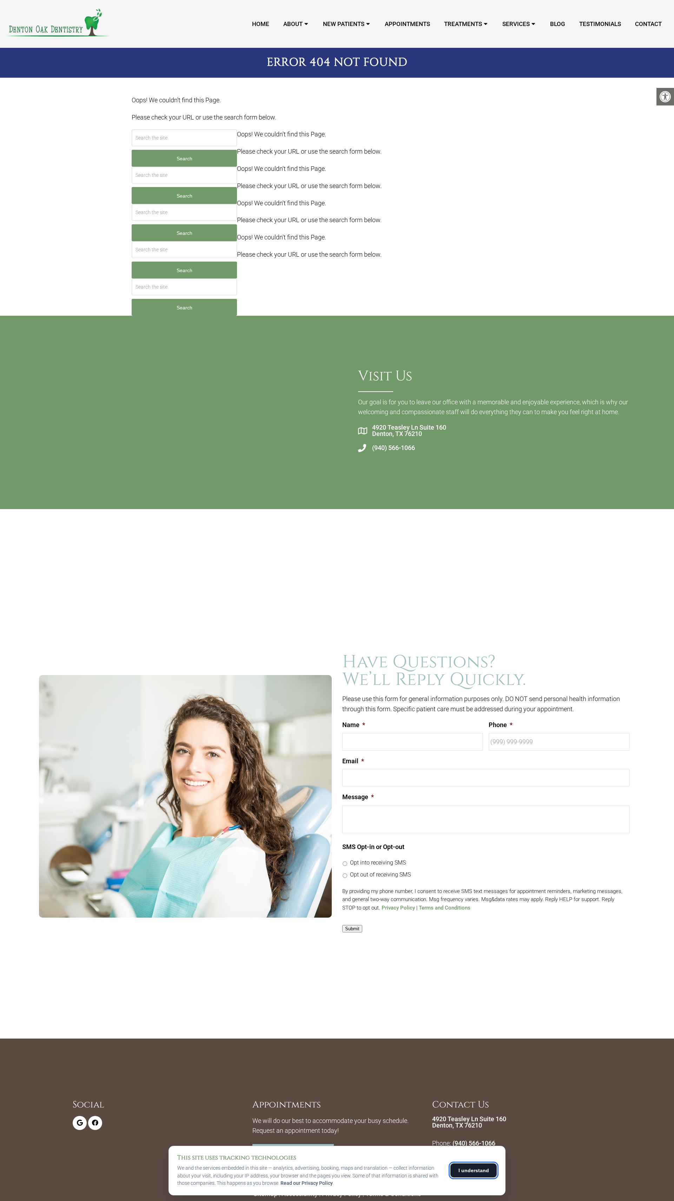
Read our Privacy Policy (306, 1183)
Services (516, 23)
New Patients (343, 23)
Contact (648, 23)
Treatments (463, 23)
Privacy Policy (398, 908)
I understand (473, 1170)
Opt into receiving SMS (378, 862)
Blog (557, 23)
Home (260, 23)
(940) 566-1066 (393, 448)
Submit (352, 928)
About (293, 23)
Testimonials (600, 23)
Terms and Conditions (444, 908)
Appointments (407, 23)
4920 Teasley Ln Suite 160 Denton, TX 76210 (409, 430)
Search (184, 158)
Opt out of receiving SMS (380, 874)
